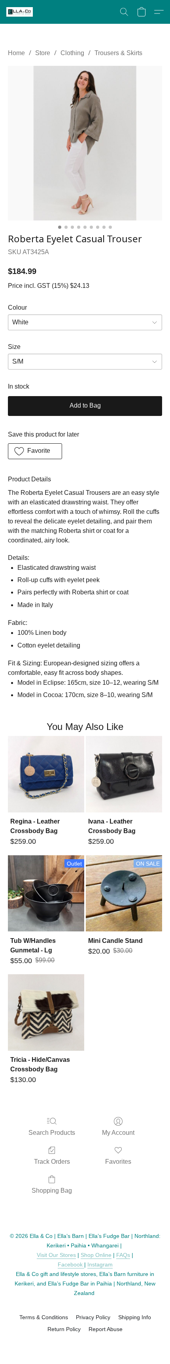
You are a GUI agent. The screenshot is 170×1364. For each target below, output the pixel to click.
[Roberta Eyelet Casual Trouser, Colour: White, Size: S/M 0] (85, 143)
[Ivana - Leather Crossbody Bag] (124, 774)
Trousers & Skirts (118, 53)
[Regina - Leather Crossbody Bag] (46, 774)
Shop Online (96, 1255)
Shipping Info (134, 1317)
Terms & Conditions (43, 1317)
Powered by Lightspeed (85, 1343)
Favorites (118, 1161)
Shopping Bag (52, 1190)
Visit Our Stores (56, 1255)
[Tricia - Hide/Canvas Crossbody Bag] (46, 1012)
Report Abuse (106, 1329)
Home (16, 53)
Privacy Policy (93, 1317)
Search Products (51, 1132)
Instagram (100, 1264)
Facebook (71, 1264)
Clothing (72, 53)
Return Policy (64, 1329)
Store (42, 53)
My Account (118, 1132)
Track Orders (52, 1161)
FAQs (123, 1255)
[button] (20, 12)
